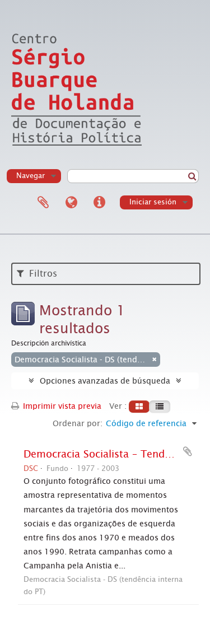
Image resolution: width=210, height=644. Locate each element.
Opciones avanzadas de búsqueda (105, 380)
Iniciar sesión (152, 202)
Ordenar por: (77, 423)
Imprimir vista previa (61, 406)
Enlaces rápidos (99, 203)
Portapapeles (43, 203)
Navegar (30, 175)
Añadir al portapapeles (187, 451)
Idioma (71, 203)
